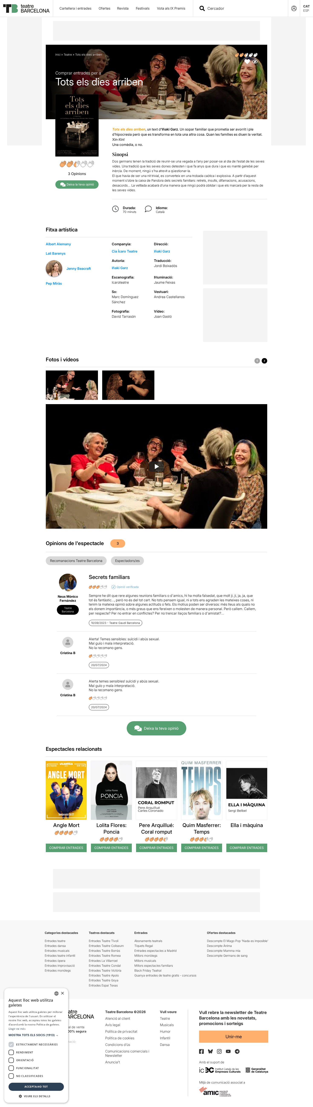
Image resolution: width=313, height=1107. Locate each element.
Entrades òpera (55, 960)
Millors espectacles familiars (153, 965)
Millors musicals (145, 960)
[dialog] (36, 1045)
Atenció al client (117, 1018)
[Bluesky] (210, 1051)
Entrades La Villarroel (103, 960)
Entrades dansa (55, 946)
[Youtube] (228, 1051)
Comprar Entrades (66, 848)
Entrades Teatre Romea (105, 955)
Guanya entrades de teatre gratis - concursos (165, 975)
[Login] (294, 8)
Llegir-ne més (17, 1029)
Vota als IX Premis (171, 8)
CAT (306, 6)
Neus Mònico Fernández (68, 598)
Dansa (165, 1044)
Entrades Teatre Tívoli (103, 941)
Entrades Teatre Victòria (105, 970)
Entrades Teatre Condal (105, 965)
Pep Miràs (54, 283)
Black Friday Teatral (147, 970)
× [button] (62, 993)
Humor (165, 1031)
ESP (306, 11)
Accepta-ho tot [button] (36, 1086)
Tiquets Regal (143, 946)
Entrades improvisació (60, 965)
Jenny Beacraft (78, 268)
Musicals (167, 1025)
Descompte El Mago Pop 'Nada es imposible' (237, 941)
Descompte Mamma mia (223, 950)
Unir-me (233, 1036)
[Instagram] (219, 1051)
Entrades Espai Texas (103, 985)
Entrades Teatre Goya (103, 980)
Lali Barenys (56, 253)
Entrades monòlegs (58, 970)
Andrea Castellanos (169, 297)
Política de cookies (119, 1038)
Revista (123, 8)
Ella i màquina (247, 825)
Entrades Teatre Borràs (104, 950)
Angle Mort (66, 825)
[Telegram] (237, 1051)
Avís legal (112, 1025)
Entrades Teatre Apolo (104, 975)
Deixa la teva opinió (80, 184)
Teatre (68, 54)
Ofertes (104, 8)
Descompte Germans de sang (227, 955)
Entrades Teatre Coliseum (106, 946)
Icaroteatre (120, 282)
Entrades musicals (57, 950)
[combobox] (244, 8)
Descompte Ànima (219, 946)
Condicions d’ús (117, 1044)
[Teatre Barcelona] (26, 8)
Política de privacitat (121, 1031)
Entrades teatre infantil (60, 955)
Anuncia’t (112, 1062)
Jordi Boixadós (165, 266)
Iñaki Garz (162, 251)
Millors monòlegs (145, 955)
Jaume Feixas (164, 282)
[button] (36, 1035)
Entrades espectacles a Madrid (155, 950)
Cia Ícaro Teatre (124, 251)
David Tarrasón (124, 316)
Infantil (165, 1038)
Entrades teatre (55, 941)
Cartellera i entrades (75, 8)
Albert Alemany (58, 244)
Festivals (142, 8)
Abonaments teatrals (148, 941)
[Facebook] (201, 1051)
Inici (57, 54)
